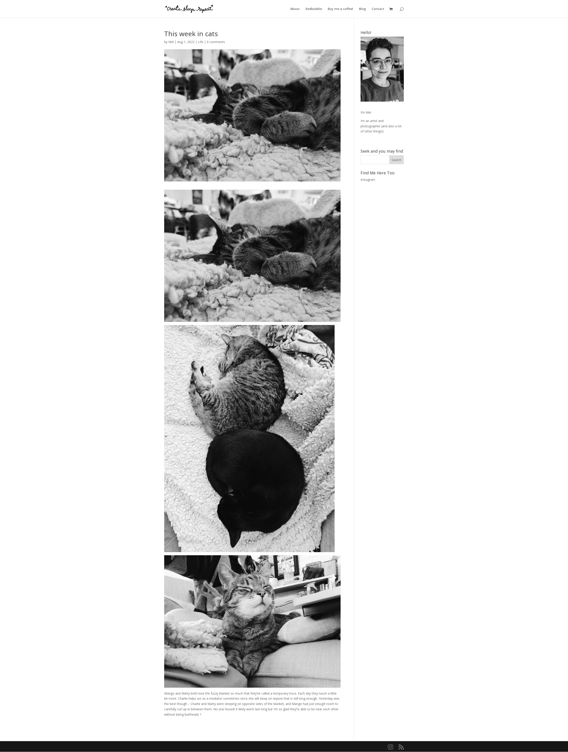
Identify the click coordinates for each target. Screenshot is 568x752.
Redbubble (314, 9)
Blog (362, 9)
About (295, 9)
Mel (171, 42)
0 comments (216, 42)
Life (200, 42)
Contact (378, 9)
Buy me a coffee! (340, 9)
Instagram (368, 179)
